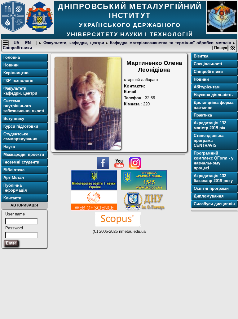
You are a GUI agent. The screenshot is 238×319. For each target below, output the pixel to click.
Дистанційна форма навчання (213, 105)
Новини (11, 65)
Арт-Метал (13, 177)
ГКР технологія (18, 80)
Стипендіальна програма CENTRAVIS (208, 140)
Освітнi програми (211, 188)
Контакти (12, 198)
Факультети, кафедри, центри (74, 42)
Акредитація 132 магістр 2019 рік (210, 125)
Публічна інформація (15, 188)
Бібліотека (13, 170)
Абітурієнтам (207, 87)
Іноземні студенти (21, 162)
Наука (9, 146)
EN (29, 42)
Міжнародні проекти (23, 154)
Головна (11, 57)
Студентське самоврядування (20, 136)
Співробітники (17, 47)
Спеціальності (208, 64)
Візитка (201, 56)
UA (17, 42)
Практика (203, 115)
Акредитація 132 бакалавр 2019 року (213, 178)
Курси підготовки (20, 126)
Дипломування (209, 196)
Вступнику (13, 118)
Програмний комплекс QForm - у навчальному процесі (213, 160)
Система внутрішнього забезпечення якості (23, 106)
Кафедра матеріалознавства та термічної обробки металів (170, 42)
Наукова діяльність (213, 94)
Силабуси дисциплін (214, 204)
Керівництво (16, 72)
